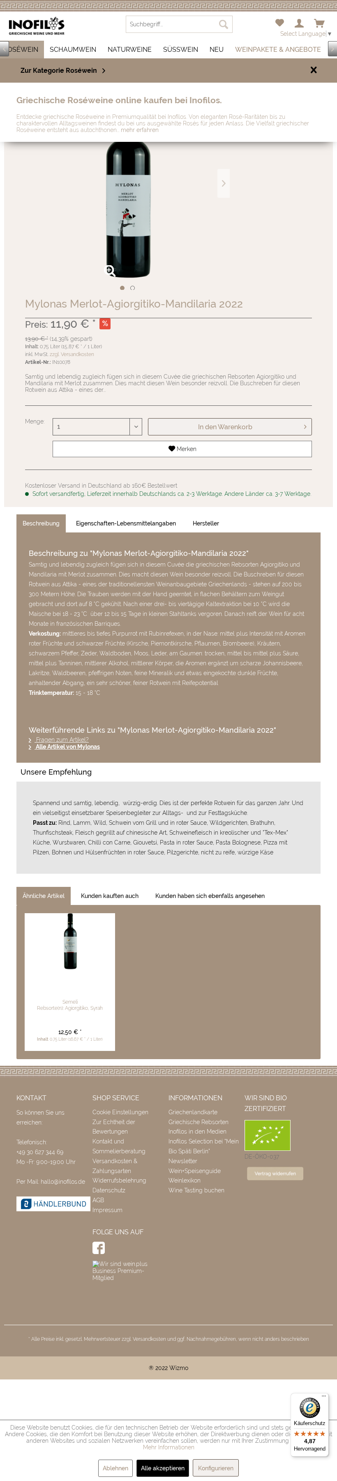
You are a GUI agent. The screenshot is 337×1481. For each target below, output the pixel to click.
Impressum (107, 1210)
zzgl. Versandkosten (72, 354)
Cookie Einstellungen (120, 1112)
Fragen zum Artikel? (62, 739)
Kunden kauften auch (109, 896)
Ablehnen (115, 1468)
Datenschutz (108, 1190)
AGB (98, 1200)
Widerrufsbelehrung (119, 1180)
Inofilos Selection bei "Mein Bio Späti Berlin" (203, 1146)
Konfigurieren (215, 1468)
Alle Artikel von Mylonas (67, 746)
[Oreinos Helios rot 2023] (70, 942)
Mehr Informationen (168, 1447)
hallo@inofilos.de (63, 1181)
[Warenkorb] (320, 24)
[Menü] (324, 1398)
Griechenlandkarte (192, 1112)
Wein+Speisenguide (194, 1171)
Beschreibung (41, 523)
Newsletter (182, 1161)
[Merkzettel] (279, 24)
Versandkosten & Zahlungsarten (114, 1166)
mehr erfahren (140, 130)
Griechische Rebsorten (198, 1122)
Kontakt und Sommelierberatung (118, 1146)
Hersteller (206, 523)
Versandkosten (149, 1339)
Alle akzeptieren (163, 1468)
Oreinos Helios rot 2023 (70, 984)
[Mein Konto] (299, 24)
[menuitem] (279, 24)
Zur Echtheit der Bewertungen (113, 1127)
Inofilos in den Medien (197, 1131)
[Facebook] (98, 1248)
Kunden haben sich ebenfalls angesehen (210, 896)
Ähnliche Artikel (44, 896)
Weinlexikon (184, 1180)
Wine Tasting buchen (196, 1190)
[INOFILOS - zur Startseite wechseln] (36, 26)
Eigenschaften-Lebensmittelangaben (126, 523)
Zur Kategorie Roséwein (59, 70)
